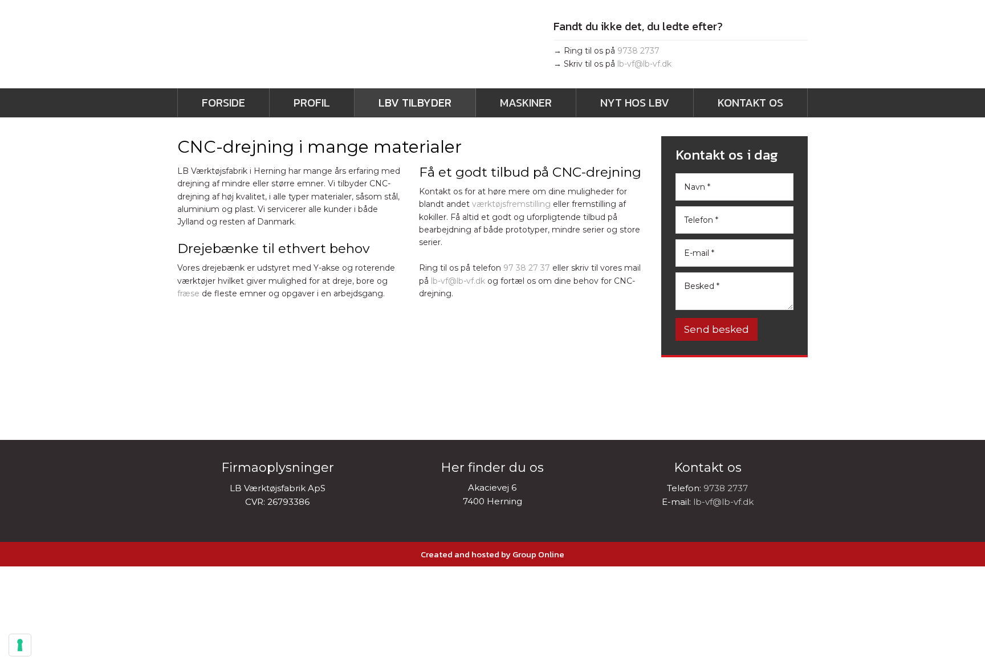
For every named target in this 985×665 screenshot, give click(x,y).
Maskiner (526, 102)
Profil (312, 102)
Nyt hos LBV (634, 102)
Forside (223, 102)
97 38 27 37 (526, 268)
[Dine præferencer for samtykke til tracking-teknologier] (20, 645)
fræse (188, 293)
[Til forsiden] (304, 48)
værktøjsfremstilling (511, 204)
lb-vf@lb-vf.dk (644, 64)
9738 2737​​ (638, 51)
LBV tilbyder (414, 102)
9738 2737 (725, 488)
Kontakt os (750, 102)
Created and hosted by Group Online (492, 554)
